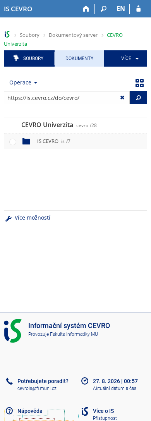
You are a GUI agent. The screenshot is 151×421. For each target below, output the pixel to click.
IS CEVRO (53, 140)
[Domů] (86, 9)
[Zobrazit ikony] (139, 82)
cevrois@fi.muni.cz (37, 388)
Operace (20, 82)
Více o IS (103, 411)
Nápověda (30, 411)
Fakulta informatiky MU (74, 334)
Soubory (29, 34)
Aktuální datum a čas (114, 388)
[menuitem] (128, 58)
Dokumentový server (73, 34)
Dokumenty (79, 58)
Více (126, 58)
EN (121, 8)
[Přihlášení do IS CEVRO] (138, 9)
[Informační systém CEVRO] (7, 34)
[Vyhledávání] (103, 9)
